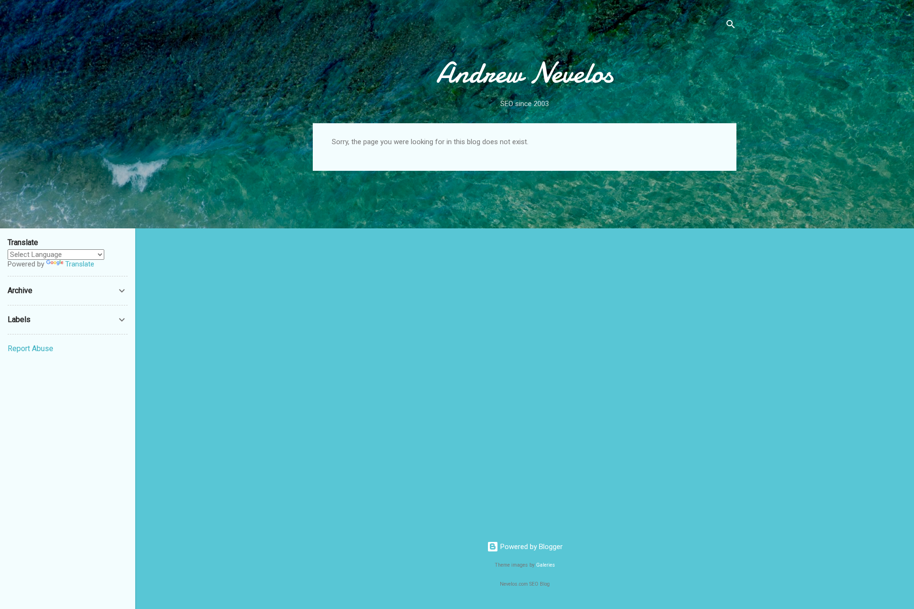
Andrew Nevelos (524, 72)
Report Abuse (30, 348)
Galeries (545, 565)
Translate (79, 264)
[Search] (730, 25)
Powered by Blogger (530, 546)
